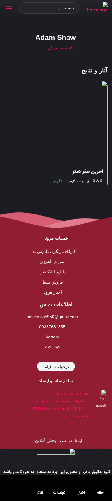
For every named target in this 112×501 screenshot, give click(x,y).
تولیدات (59, 492)
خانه (100, 492)
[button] (9, 8)
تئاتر (40, 492)
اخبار (81, 492)
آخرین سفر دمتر (88, 171)
